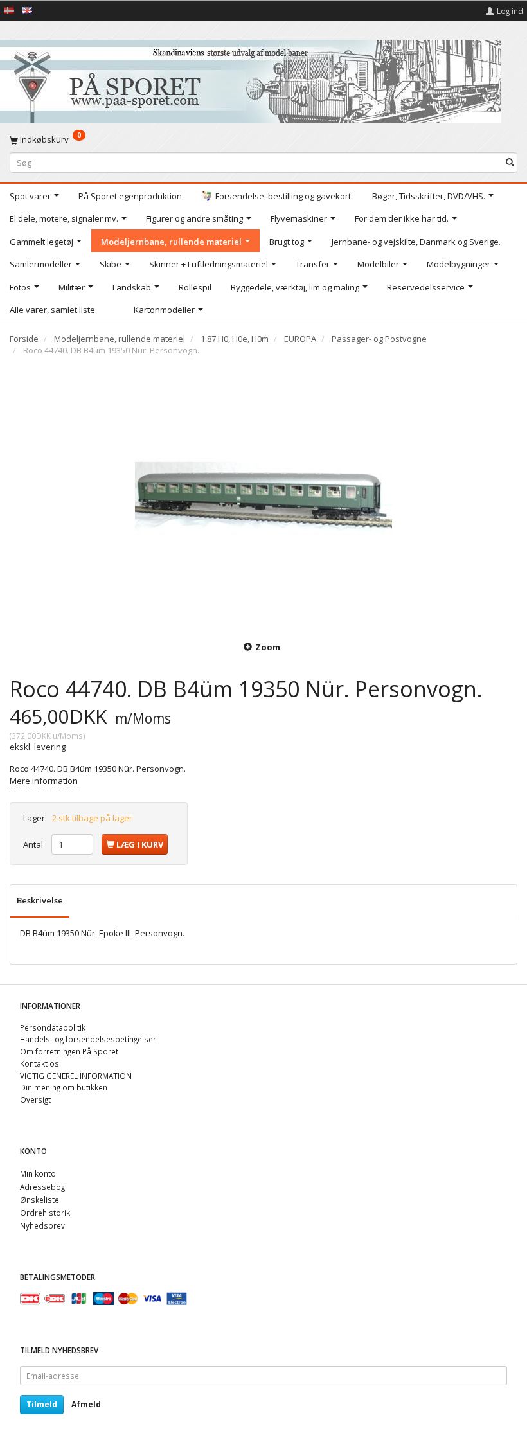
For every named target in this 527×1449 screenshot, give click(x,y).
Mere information (44, 781)
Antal (34, 844)
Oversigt (35, 1099)
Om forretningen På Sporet (69, 1051)
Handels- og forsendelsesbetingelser (88, 1039)
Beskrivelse (40, 900)
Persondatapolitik (52, 1027)
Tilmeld (41, 1404)
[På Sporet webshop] (250, 78)
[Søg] (510, 162)
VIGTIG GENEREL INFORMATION (76, 1076)
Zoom (267, 647)
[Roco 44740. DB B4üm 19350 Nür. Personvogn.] (263, 496)
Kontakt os (39, 1063)
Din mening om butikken (63, 1087)
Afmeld (86, 1404)
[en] (27, 9)
